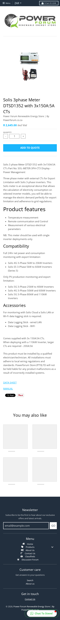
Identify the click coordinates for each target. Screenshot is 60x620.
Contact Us (30, 599)
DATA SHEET (10, 382)
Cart (50, 3)
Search (30, 580)
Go (53, 525)
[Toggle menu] (52, 547)
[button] (42, 613)
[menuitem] (30, 543)
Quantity (7, 132)
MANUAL (8, 388)
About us (30, 583)
